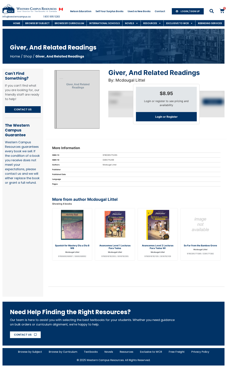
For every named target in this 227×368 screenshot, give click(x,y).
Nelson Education (80, 11)
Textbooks (91, 352)
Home (16, 23)
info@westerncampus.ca (16, 16)
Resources (150, 23)
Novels (129, 23)
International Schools (104, 23)
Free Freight (177, 352)
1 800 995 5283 (51, 16)
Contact (160, 11)
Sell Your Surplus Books (109, 11)
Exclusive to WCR (177, 23)
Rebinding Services (210, 23)
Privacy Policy (200, 352)
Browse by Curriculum (69, 23)
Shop (27, 56)
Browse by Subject (37, 23)
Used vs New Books (139, 11)
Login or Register (166, 116)
